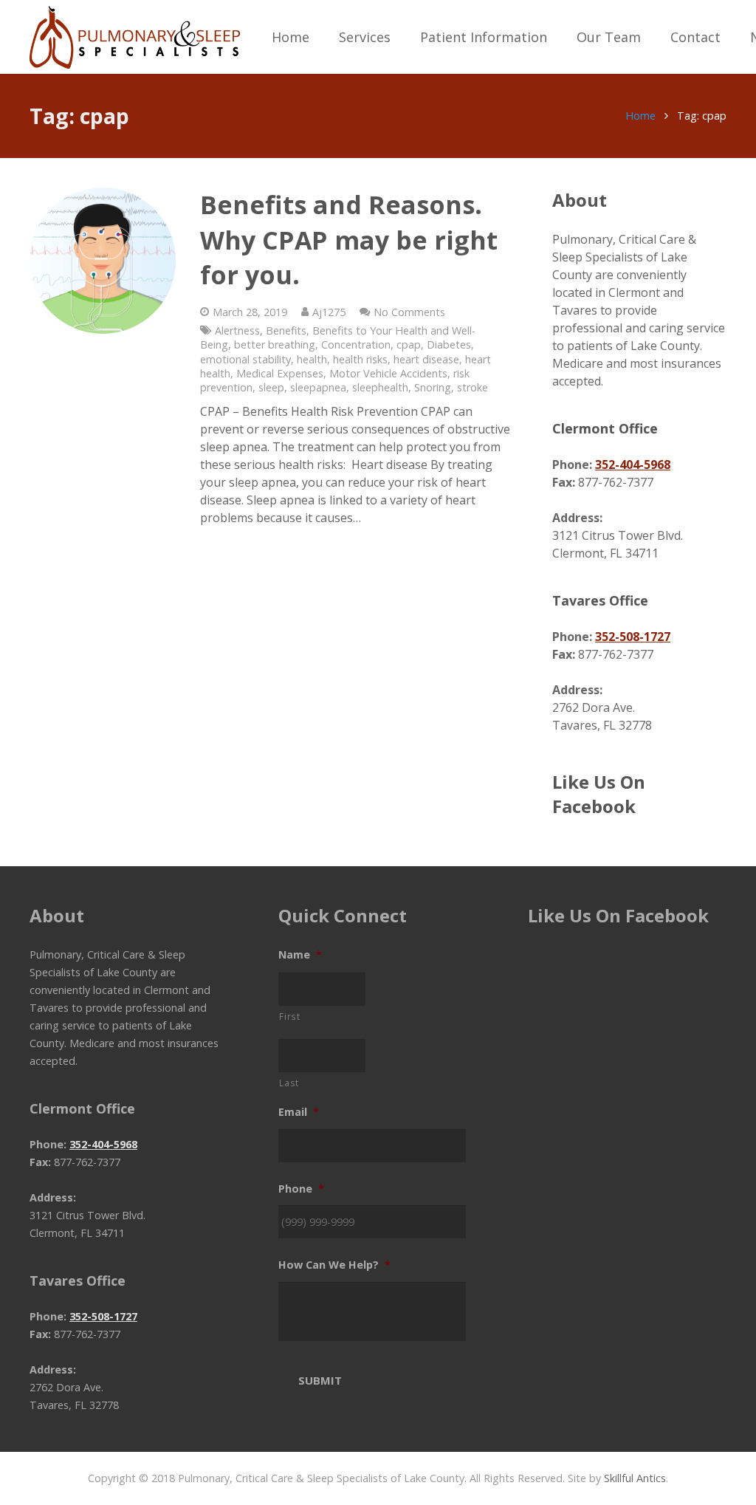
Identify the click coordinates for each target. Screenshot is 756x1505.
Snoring (432, 387)
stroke (472, 387)
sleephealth (380, 387)
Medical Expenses (279, 373)
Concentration (356, 344)
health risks (360, 359)
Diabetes (449, 344)
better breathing (274, 344)
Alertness (237, 330)
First (289, 1016)
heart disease (426, 359)
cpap (408, 344)
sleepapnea (318, 387)
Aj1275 (329, 312)
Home (640, 116)
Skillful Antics (635, 1478)
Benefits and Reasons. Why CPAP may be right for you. (349, 240)
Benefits (286, 330)
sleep (271, 387)
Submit (320, 1380)
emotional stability (245, 359)
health (312, 359)
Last (289, 1083)
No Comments (409, 312)
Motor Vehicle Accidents (388, 373)
